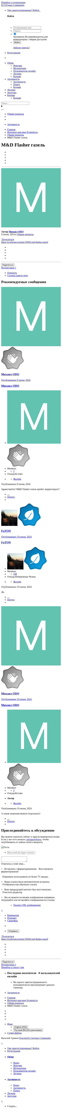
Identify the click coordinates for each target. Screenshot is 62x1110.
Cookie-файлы (14, 1033)
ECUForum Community (12, 5)
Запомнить (18, 36)
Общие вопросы (25, 234)
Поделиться (7, 239)
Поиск (16, 84)
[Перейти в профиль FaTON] (9, 525)
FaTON (6, 530)
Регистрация (13, 52)
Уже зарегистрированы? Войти (23, 10)
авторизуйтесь (33, 839)
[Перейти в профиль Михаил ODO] (31, 226)
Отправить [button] (13, 931)
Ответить (12, 273)
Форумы (17, 65)
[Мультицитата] (8, 495)
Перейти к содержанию (13, 2)
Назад (16, 1063)
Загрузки (11, 92)
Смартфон (12, 920)
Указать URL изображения (26, 905)
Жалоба (17, 479)
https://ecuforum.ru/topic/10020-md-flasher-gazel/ (24, 242)
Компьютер (13, 915)
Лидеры (17, 73)
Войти (17, 42)
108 (15, 574)
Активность (13, 79)
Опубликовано (15, 380)
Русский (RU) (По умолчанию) (28, 1030)
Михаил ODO (16, 231)
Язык (10, 1024)
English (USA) (20, 1027)
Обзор (10, 63)
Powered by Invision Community (35, 1038)
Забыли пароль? (21, 47)
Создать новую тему (17, 275)
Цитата (11, 497)
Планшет (12, 918)
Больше (17, 76)
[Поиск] (2, 109)
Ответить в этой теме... (13, 864)
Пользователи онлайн (24, 71)
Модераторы (19, 68)
